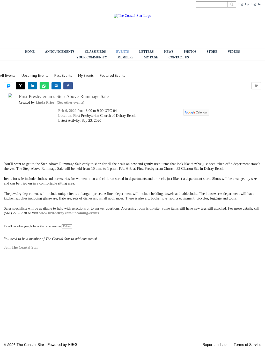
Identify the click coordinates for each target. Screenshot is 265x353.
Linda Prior (45, 102)
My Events (86, 75)
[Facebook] (68, 85)
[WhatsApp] (44, 85)
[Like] (256, 85)
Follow (67, 226)
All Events (7, 75)
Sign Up (244, 4)
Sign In (256, 4)
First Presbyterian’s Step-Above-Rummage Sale (64, 96)
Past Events (63, 75)
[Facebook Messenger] (8, 85)
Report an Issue (215, 344)
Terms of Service (247, 344)
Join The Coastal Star (21, 247)
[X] (20, 85)
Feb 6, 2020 (67, 111)
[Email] (56, 85)
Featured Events (112, 75)
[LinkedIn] (32, 85)
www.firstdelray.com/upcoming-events (69, 213)
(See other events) (70, 102)
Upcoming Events (34, 75)
